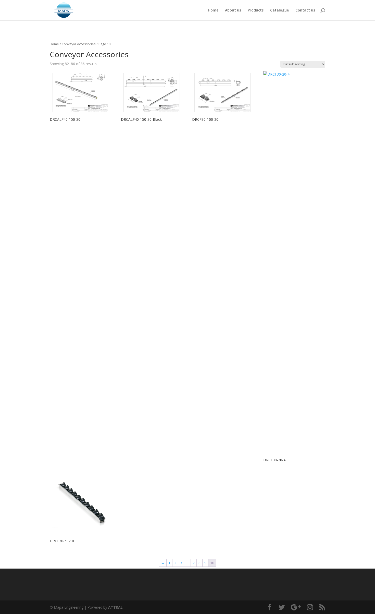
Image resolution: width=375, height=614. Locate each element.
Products (256, 10)
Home (213, 10)
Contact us (305, 10)
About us (233, 10)
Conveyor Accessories (79, 44)
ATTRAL (115, 607)
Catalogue (279, 10)
